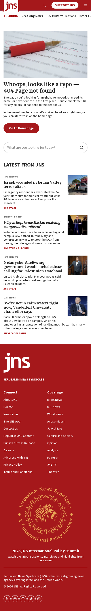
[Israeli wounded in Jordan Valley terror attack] (77, 185)
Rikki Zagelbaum (15, 333)
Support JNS (65, 5)
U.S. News (10, 298)
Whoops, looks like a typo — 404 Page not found (41, 87)
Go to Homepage (21, 128)
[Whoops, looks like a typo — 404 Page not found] (45, 54)
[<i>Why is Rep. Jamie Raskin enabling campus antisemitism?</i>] (77, 225)
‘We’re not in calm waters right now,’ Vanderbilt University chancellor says (31, 307)
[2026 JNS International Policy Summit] (45, 514)
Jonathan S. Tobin (16, 248)
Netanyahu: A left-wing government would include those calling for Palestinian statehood (33, 266)
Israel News (11, 177)
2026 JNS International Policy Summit (45, 551)
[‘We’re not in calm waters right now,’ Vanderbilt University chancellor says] (77, 306)
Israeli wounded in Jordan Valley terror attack (32, 184)
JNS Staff (10, 208)
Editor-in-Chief (13, 217)
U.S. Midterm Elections (61, 16)
